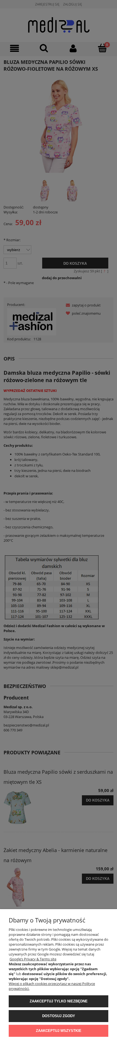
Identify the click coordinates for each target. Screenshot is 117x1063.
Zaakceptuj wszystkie (58, 1031)
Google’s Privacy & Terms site (33, 959)
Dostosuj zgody (58, 1016)
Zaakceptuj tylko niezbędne (59, 1001)
